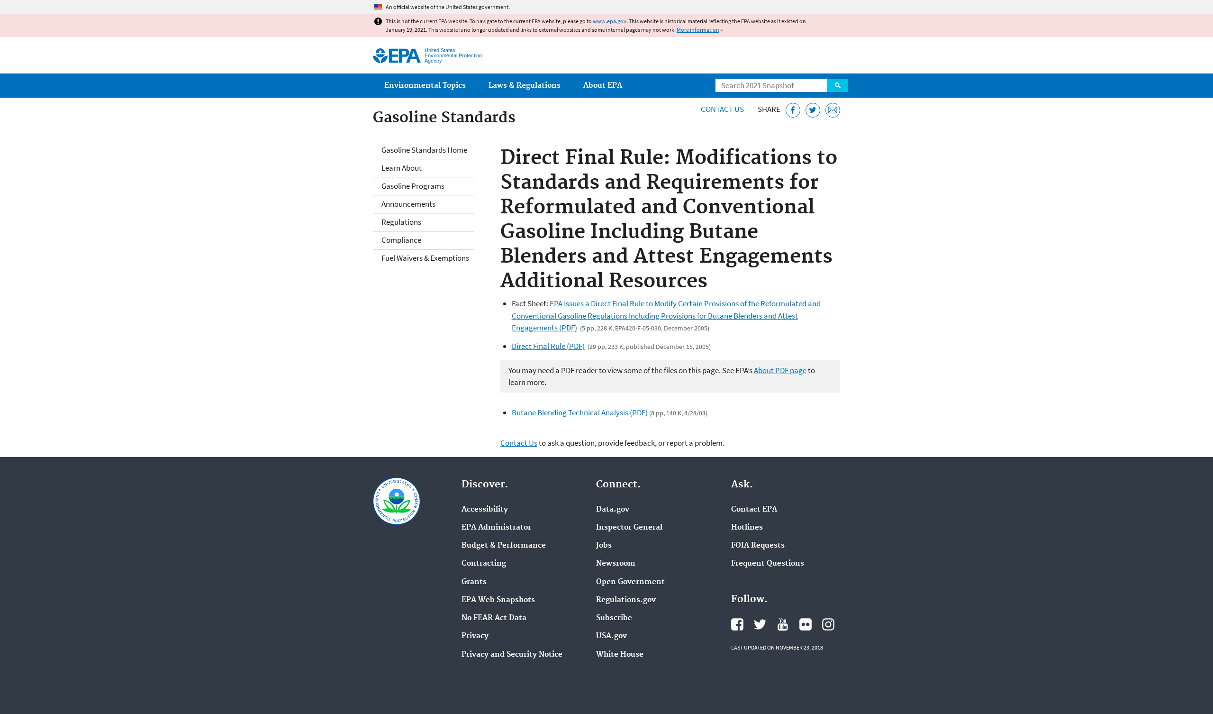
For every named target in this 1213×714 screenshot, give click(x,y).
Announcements (408, 204)
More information (698, 29)
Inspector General (629, 527)
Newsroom (615, 563)
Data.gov (612, 509)
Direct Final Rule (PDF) (548, 346)
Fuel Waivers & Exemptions (425, 258)
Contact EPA (754, 509)
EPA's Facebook (737, 624)
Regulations (401, 222)
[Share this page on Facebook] (793, 110)
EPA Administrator (496, 527)
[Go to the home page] (397, 55)
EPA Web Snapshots (498, 600)
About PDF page (780, 370)
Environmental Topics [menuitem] (425, 85)
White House (619, 654)
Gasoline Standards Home (424, 150)
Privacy (475, 636)
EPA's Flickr (805, 624)
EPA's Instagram (828, 624)
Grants (474, 582)
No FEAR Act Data (494, 618)
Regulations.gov (626, 600)
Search (837, 85)
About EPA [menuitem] (602, 85)
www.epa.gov (609, 21)
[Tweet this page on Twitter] (813, 110)
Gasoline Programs (412, 186)
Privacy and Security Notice (512, 654)
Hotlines (747, 527)
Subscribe (614, 618)
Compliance (401, 240)
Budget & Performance (504, 545)
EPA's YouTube (783, 624)
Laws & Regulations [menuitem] (525, 85)
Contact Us (722, 109)
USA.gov (611, 636)
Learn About (401, 168)
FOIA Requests (758, 545)
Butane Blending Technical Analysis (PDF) (580, 412)
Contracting (484, 563)
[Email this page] (832, 110)
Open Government (630, 582)
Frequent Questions (767, 563)
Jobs (604, 545)
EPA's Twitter (760, 624)
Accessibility (485, 509)
